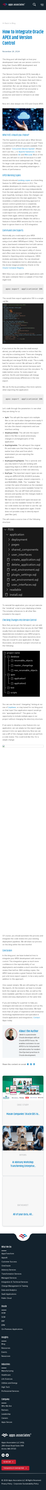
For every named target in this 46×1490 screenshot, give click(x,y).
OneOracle (6, 1266)
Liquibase (12, 707)
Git (19, 155)
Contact (36, 1017)
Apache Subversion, (27, 152)
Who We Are (6, 1406)
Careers (4, 1418)
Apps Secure (6, 1422)
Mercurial (28, 155)
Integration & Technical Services (14, 1282)
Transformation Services (11, 1274)
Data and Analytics (9, 1290)
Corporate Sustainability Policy (26, 1484)
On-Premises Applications (12, 1329)
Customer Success (9, 1262)
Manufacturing (7, 1371)
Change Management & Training (14, 1286)
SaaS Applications (8, 1294)
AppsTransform (7, 1254)
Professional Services (10, 1391)
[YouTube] (7, 1456)
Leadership (6, 1414)
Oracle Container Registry (13, 268)
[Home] (13, 5)
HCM (3, 1313)
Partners (4, 1410)
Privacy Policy (6, 1484)
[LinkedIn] (3, 1456)
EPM (3, 1325)
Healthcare (6, 1375)
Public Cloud (6, 1298)
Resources (5, 1348)
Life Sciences (7, 1379)
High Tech (5, 1387)
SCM (3, 1317)
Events (4, 1352)
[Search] (34, 5)
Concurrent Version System (23, 149)
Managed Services (9, 1278)
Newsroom (5, 1356)
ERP (3, 1321)
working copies (24, 180)
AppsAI (4, 1258)
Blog (3, 1344)
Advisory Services (8, 1270)
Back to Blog (9, 23)
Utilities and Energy (9, 1383)
